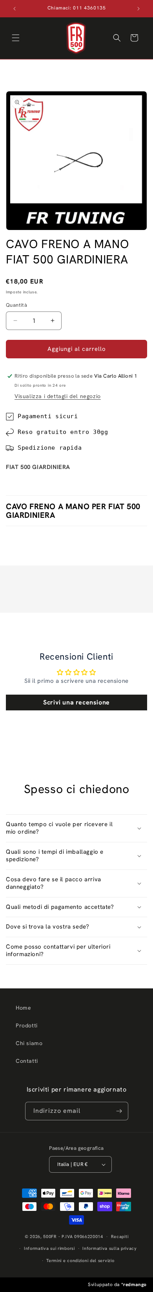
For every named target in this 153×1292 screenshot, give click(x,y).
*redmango (134, 1284)
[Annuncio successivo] (138, 8)
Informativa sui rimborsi (49, 1248)
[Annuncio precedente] (14, 8)
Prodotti (27, 1025)
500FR (50, 1236)
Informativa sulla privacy (109, 1248)
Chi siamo (29, 1043)
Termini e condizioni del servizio (80, 1260)
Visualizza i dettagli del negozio (58, 396)
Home (23, 1007)
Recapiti (120, 1236)
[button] (15, 37)
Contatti (27, 1060)
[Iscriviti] (119, 1111)
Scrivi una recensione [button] (76, 702)
